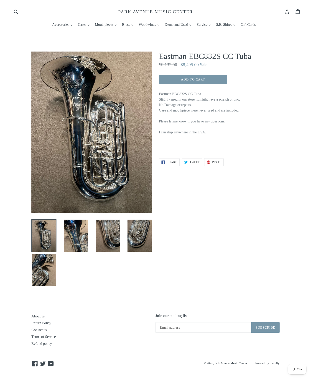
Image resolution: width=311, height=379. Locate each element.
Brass (128, 24)
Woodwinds (150, 24)
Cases (85, 24)
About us (38, 316)
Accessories (63, 24)
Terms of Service (43, 337)
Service (205, 24)
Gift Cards (251, 24)
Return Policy (41, 323)
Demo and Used (179, 24)
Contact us (39, 330)
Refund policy (41, 343)
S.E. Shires (226, 24)
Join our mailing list (172, 316)
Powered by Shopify (267, 363)
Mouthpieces (107, 24)
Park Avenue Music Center (155, 11)
